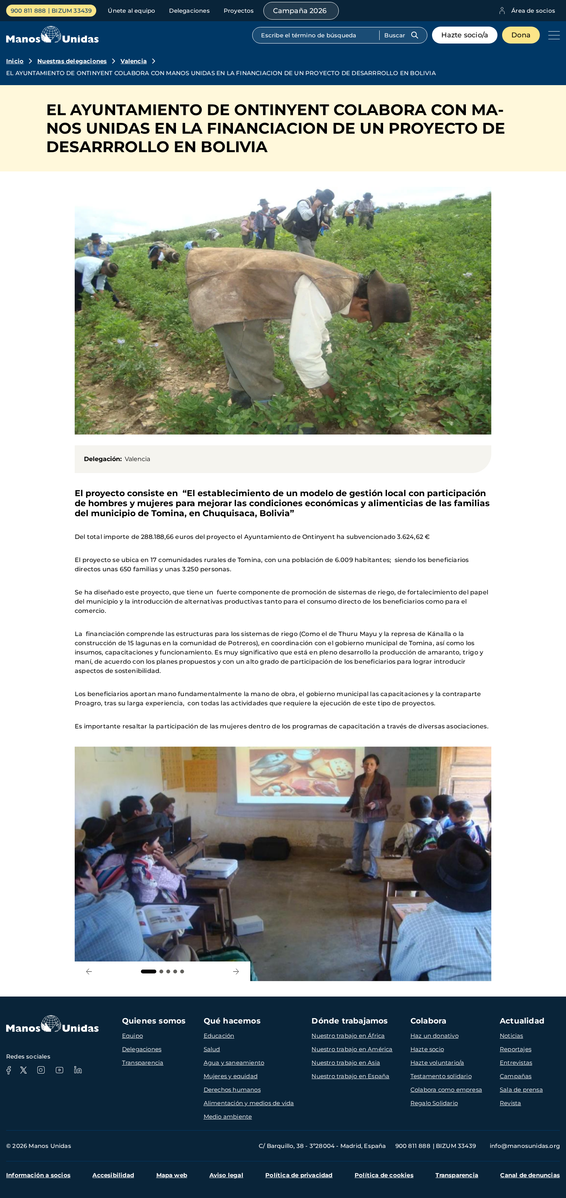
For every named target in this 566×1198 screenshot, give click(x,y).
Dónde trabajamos (349, 1020)
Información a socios (38, 1175)
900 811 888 (28, 10)
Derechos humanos (232, 1089)
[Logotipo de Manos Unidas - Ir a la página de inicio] (52, 40)
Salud (212, 1049)
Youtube (59, 1070)
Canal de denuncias (530, 1175)
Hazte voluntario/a (437, 1062)
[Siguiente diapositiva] (236, 971)
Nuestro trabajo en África (348, 1035)
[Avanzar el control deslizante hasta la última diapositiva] (89, 971)
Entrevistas (516, 1062)
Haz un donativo (434, 1035)
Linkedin (77, 1070)
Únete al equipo (131, 10)
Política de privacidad (298, 1175)
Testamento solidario (441, 1076)
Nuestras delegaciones (72, 61)
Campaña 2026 (300, 11)
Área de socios (533, 10)
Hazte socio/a (465, 35)
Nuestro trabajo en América (351, 1049)
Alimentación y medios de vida (249, 1103)
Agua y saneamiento (234, 1062)
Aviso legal (226, 1175)
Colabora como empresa (446, 1089)
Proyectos (239, 10)
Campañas (516, 1076)
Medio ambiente (228, 1116)
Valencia (134, 61)
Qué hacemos (232, 1020)
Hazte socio (427, 1049)
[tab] (148, 971)
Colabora (428, 1020)
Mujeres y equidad (231, 1076)
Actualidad (522, 1020)
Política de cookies (384, 1175)
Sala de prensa (521, 1089)
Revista (510, 1103)
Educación (219, 1035)
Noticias (511, 1035)
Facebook (8, 1070)
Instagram (40, 1070)
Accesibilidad (113, 1175)
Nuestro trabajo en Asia (345, 1062)
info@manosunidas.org (525, 1145)
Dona (521, 35)
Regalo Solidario (434, 1103)
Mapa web (172, 1175)
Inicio (14, 61)
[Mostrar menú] (552, 35)
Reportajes (515, 1049)
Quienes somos (154, 1020)
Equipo (132, 1035)
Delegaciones (189, 10)
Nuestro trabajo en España (350, 1076)
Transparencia (143, 1062)
